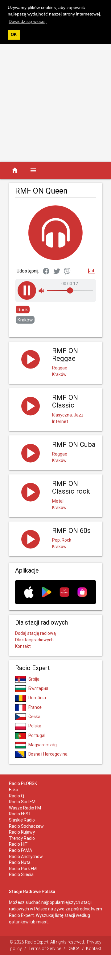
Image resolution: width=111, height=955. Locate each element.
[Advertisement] (55, 103)
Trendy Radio (22, 838)
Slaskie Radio (22, 820)
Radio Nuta (20, 862)
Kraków (25, 320)
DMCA (74, 948)
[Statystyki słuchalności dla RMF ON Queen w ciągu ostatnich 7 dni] (91, 271)
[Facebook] (46, 271)
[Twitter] (56, 271)
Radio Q (16, 796)
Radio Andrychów (26, 856)
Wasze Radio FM (25, 808)
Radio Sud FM (22, 802)
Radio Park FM (23, 868)
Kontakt (23, 646)
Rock (23, 309)
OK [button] (14, 35)
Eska (13, 789)
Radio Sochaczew (26, 826)
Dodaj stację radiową (35, 633)
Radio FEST (20, 814)
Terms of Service (44, 948)
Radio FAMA (20, 850)
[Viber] (67, 271)
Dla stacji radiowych (34, 640)
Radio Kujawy (22, 832)
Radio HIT (18, 844)
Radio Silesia (21, 874)
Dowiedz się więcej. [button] (28, 21)
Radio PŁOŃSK (23, 783)
